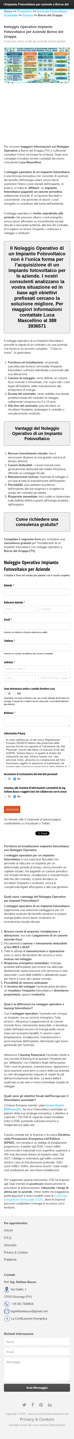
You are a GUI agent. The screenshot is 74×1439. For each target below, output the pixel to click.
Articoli (8, 1230)
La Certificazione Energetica (29, 1318)
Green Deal (53, 1105)
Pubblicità (10, 1259)
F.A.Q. (8, 1237)
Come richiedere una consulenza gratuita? (37, 522)
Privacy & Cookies (16, 1252)
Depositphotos (57, 1425)
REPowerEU (12, 1109)
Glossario (10, 1245)
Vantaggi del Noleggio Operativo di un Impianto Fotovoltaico (37, 433)
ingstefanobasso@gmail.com (29, 1311)
